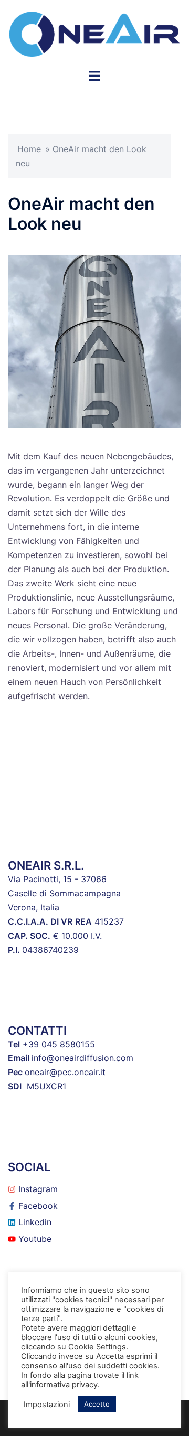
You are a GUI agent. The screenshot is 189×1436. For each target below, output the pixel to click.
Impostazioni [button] (47, 1404)
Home (29, 149)
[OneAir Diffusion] (94, 33)
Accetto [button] (97, 1404)
